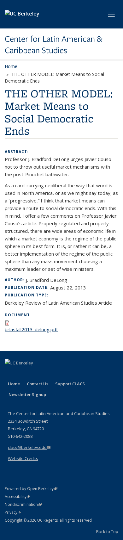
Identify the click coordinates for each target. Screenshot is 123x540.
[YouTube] (35, 373)
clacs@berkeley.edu (29, 447)
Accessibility (17, 496)
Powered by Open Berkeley (31, 488)
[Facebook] (10, 373)
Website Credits (23, 458)
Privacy (13, 512)
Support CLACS (70, 384)
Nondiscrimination (23, 504)
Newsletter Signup (27, 394)
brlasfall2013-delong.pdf (31, 329)
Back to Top (107, 531)
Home (11, 66)
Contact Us (37, 384)
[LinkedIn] (22, 373)
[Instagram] (47, 373)
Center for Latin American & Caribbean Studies (53, 44)
